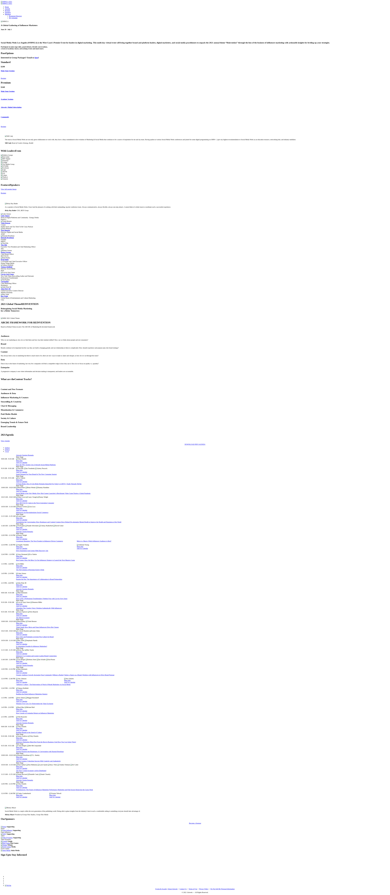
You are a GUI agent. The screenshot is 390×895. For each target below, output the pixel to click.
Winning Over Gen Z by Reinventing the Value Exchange (34, 703)
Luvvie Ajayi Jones (7, 274)
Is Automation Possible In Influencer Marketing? (31, 646)
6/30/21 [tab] (7, 449)
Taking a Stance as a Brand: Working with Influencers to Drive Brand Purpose (89, 675)
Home (7, 7)
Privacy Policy (204, 889)
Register (7, 10)
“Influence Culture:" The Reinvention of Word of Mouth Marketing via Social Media (43, 684)
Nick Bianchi (5, 230)
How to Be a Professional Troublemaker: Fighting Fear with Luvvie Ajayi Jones (41, 598)
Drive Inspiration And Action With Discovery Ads (32, 551)
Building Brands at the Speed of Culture (29, 732)
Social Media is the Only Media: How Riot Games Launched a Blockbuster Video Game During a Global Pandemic (53, 493)
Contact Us (183, 889)
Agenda (7, 9)
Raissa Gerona (6, 252)
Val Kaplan (5, 281)
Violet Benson (5, 223)
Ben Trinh (4, 296)
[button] (195, 71)
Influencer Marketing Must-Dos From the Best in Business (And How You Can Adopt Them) (46, 742)
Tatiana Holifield (6, 267)
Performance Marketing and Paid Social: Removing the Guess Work (71, 790)
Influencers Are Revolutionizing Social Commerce (32, 512)
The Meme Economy (23, 618)
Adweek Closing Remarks (24, 531)
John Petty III (5, 289)
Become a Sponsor (195, 823)
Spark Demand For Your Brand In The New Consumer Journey (36, 474)
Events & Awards (161, 889)
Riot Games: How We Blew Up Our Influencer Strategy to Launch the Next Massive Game (45, 560)
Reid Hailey (5, 259)
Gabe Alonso (5, 216)
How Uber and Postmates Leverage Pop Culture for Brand (35, 637)
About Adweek (173, 889)
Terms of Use (193, 889)
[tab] (195, 71)
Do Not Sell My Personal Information (222, 889)
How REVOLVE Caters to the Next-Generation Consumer (35, 503)
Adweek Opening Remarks (25, 455)
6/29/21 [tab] (7, 448)
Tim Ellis (4, 245)
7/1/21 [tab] (7, 451)
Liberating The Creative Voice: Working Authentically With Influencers (39, 608)
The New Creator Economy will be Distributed (31, 771)
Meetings (8, 14)
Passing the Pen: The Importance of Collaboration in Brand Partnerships (39, 579)
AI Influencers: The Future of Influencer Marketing (32, 790)
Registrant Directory (15, 16)
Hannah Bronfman (7, 238)
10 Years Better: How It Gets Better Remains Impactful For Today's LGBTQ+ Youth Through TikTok (48, 484)
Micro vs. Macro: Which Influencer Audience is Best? (94, 541)
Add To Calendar (21, 462)
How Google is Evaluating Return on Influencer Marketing (35, 713)
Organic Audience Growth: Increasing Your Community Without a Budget (40, 675)
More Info (19, 461)
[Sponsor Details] (3, 827)
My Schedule (13, 18)
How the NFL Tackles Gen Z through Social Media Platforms (36, 465)
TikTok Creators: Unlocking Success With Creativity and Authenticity (38, 761)
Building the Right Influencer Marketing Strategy (32, 694)
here (36, 58)
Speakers (8, 12)
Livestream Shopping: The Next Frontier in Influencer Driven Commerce (39, 541)
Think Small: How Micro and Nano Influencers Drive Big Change (37, 627)
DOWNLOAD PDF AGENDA (195, 444)
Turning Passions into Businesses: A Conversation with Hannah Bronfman (40, 751)
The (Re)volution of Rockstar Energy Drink (30, 570)
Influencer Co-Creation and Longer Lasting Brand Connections (36, 656)
